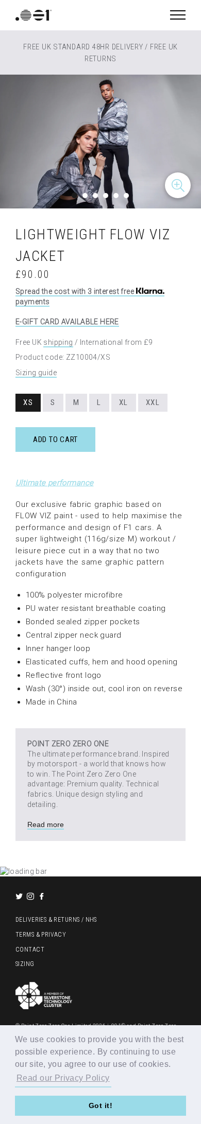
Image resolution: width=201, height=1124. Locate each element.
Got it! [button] (100, 1105)
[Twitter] (20, 897)
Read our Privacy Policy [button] (63, 1078)
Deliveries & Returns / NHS (56, 919)
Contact (29, 949)
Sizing (25, 964)
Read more (45, 824)
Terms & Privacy (40, 934)
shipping (58, 342)
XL (123, 402)
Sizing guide (36, 372)
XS (28, 402)
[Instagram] (31, 897)
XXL (153, 402)
